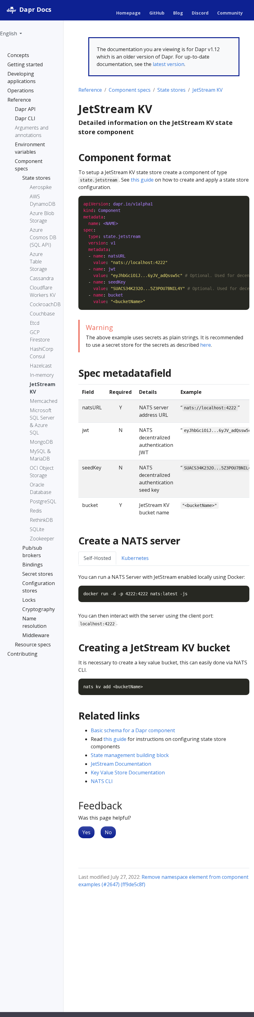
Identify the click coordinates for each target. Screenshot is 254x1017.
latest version (168, 64)
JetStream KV (207, 89)
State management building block (130, 755)
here (205, 344)
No (108, 832)
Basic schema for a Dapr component (133, 730)
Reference (90, 89)
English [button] (9, 33)
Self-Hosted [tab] (97, 558)
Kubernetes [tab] (135, 558)
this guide (142, 179)
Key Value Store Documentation (128, 772)
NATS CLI (102, 781)
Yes (86, 832)
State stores (171, 89)
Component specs (130, 89)
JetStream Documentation (121, 763)
